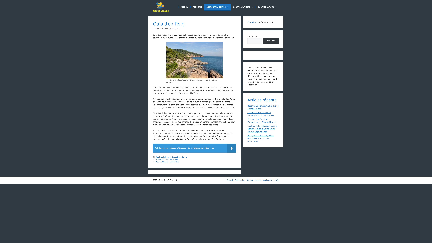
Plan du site (239, 180)
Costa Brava (253, 22)
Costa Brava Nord (241, 7)
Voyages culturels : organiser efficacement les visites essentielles (261, 138)
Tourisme (197, 7)
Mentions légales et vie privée (267, 180)
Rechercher (253, 36)
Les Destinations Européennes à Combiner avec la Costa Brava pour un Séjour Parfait (262, 129)
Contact (250, 180)
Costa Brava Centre (216, 7)
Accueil (184, 7)
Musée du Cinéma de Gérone (167, 159)
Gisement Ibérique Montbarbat (167, 162)
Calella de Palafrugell (163, 157)
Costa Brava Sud (266, 7)
